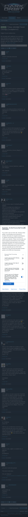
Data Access (14, 289)
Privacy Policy (22, 289)
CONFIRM (8, 283)
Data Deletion (5, 289)
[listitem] (14, 255)
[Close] (25, 228)
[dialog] (14, 258)
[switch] (22, 258)
